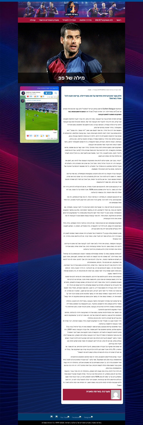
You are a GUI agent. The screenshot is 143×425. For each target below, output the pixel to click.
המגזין (89, 90)
